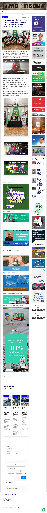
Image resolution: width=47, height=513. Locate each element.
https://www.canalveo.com (9, 182)
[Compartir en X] (8, 389)
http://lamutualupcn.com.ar (9, 272)
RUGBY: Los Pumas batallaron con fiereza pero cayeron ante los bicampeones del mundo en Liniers (16, 412)
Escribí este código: (10, 461)
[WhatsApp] (44, 1)
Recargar (23, 470)
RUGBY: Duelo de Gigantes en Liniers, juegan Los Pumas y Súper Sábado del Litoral (25, 411)
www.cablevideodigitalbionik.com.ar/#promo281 (15, 178)
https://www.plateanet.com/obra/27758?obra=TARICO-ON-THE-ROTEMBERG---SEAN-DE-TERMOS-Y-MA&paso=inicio (16, 226)
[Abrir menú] (2, 12)
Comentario (8, 451)
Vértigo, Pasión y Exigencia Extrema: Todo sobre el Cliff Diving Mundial (7, 411)
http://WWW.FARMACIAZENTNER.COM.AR (13, 305)
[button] (42, 1)
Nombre (7, 446)
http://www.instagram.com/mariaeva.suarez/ (12, 293)
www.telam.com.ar (7, 211)
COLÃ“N (23, 14)
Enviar (23, 477)
